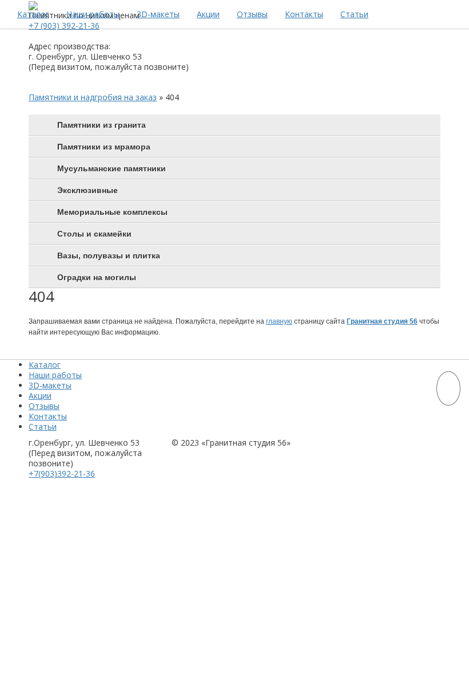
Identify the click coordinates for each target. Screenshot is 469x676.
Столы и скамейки (94, 233)
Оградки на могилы (96, 277)
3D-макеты (158, 14)
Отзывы (252, 14)
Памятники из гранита (101, 124)
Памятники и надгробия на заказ (93, 97)
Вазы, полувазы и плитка (108, 255)
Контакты (304, 14)
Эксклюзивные (87, 190)
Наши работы (93, 14)
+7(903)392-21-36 (62, 473)
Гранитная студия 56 (382, 321)
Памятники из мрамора (103, 146)
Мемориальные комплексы (112, 212)
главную (279, 321)
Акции (208, 14)
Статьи (354, 14)
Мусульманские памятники (111, 168)
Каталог (33, 14)
